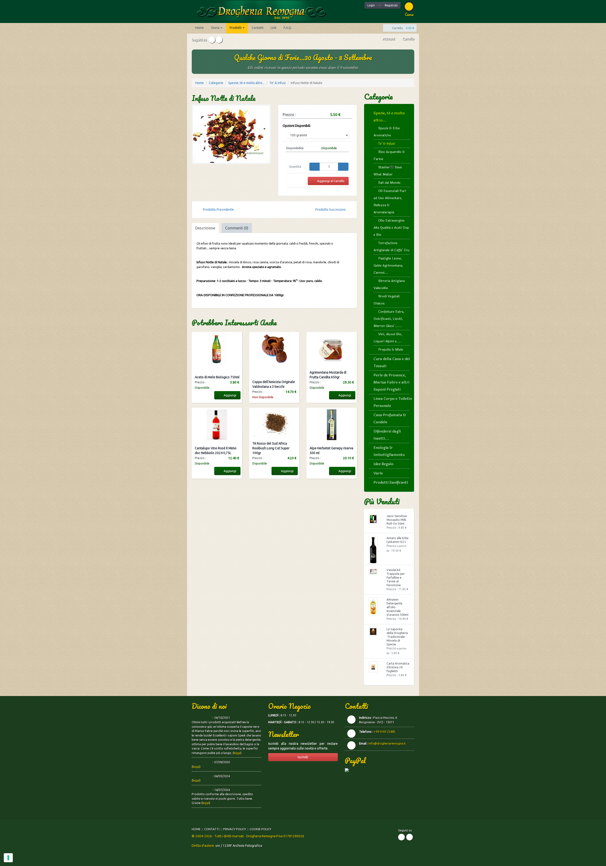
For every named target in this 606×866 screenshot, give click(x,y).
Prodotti (236, 28)
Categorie (216, 83)
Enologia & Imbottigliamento (389, 451)
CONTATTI (211, 829)
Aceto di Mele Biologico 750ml (217, 377)
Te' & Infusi (277, 83)
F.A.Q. (288, 28)
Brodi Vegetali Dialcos (387, 300)
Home (199, 28)
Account (388, 39)
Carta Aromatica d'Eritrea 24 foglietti (398, 667)
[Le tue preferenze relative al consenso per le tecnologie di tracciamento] (8, 857)
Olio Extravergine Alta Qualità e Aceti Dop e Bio (391, 227)
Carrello (408, 39)
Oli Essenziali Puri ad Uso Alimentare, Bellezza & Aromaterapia (390, 201)
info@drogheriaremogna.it (387, 743)
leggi (237, 752)
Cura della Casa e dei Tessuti (392, 362)
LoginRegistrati (382, 5)
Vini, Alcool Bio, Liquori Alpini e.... (388, 338)
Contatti (257, 28)
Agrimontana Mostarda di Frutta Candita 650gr (328, 375)
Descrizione (205, 228)
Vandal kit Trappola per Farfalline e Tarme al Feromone (396, 577)
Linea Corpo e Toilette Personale (393, 402)
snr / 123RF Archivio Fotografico (238, 846)
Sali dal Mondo (389, 182)
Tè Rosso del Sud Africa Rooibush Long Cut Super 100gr (271, 448)
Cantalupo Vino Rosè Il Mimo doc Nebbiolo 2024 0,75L (215, 450)
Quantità (295, 166)
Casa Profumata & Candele (390, 418)
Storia (215, 28)
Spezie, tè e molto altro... (246, 83)
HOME (196, 829)
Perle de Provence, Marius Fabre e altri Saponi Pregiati (391, 382)
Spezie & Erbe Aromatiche (387, 132)
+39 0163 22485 (384, 731)
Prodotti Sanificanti (391, 482)
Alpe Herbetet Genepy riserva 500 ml (331, 450)
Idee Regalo (383, 464)
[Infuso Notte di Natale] (231, 134)
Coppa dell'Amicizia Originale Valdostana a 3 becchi (273, 384)
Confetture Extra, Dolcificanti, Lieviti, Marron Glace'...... (389, 318)
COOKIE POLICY (260, 829)
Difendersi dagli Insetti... (387, 434)
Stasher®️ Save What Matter (388, 171)
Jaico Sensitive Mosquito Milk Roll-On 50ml (397, 519)
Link (273, 28)
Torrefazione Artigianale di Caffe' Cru (391, 247)
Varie (378, 473)
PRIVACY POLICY (234, 829)
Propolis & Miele (390, 349)
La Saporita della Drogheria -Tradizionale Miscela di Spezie (397, 636)
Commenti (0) (236, 228)
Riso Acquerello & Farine (389, 155)
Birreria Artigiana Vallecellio (389, 284)
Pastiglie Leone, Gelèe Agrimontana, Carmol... (388, 265)
